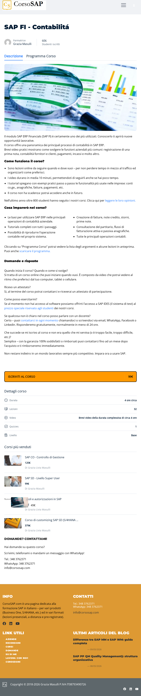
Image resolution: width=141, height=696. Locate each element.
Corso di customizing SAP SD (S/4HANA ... (51, 520)
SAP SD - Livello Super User (42, 478)
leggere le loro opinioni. (120, 200)
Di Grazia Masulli (35, 488)
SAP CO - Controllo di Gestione (44, 457)
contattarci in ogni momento (39, 320)
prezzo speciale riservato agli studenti (28, 308)
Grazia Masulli (22, 44)
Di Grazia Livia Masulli (37, 467)
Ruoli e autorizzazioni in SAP (43, 499)
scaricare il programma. (34, 251)
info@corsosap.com (86, 612)
